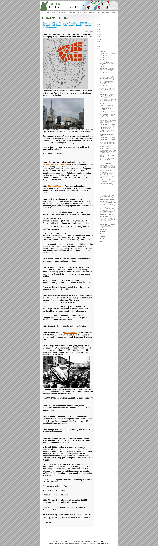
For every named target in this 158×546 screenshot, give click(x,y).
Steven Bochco (70, 333)
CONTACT (113, 12)
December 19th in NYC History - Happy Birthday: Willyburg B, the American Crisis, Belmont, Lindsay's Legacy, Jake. (108, 126)
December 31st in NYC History (107, 53)
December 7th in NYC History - (107, 192)
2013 (100, 46)
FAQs (84, 543)
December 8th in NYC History (107, 190)
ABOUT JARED (87, 12)
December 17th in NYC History (107, 137)
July (101, 241)
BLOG (80, 12)
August (102, 238)
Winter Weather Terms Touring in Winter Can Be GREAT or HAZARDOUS (108, 108)
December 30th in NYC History (107, 55)
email (54, 522)
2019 (100, 31)
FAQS (95, 12)
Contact (98, 543)
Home (50, 543)
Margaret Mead (54, 186)
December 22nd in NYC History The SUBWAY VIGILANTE (107, 104)
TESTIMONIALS (72, 12)
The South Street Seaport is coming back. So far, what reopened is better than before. (107, 185)
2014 (100, 44)
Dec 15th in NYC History (106, 146)
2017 (100, 36)
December (102, 51)
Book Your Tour (91, 543)
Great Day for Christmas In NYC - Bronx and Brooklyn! (108, 159)
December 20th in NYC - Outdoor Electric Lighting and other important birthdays (108, 121)
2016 (100, 39)
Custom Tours (64, 543)
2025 (100, 27)
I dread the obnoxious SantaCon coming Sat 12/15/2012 (108, 162)
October (102, 234)
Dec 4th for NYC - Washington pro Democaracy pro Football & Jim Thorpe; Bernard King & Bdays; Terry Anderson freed (107, 206)
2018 (100, 34)
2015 (100, 41)
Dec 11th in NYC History (106, 179)
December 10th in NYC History (107, 181)
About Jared (79, 543)
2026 (100, 24)
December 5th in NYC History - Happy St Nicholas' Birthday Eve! (108, 202)
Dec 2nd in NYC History (105, 216)
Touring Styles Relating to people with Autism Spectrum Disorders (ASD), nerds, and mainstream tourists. (108, 220)
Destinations (56, 543)
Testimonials (72, 543)
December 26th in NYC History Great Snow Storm (107, 73)
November (102, 231)
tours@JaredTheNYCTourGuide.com (95, 541)
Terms (102, 543)
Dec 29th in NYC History (106, 57)
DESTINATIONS (51, 12)
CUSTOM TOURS (61, 12)
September (103, 236)
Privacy (107, 543)
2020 (100, 29)
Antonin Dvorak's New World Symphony (64, 163)
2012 (100, 49)
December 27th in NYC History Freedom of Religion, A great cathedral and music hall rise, (107, 69)
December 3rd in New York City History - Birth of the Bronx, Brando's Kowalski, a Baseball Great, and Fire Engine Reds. (107, 212)
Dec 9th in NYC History (105, 188)
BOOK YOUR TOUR (103, 12)
